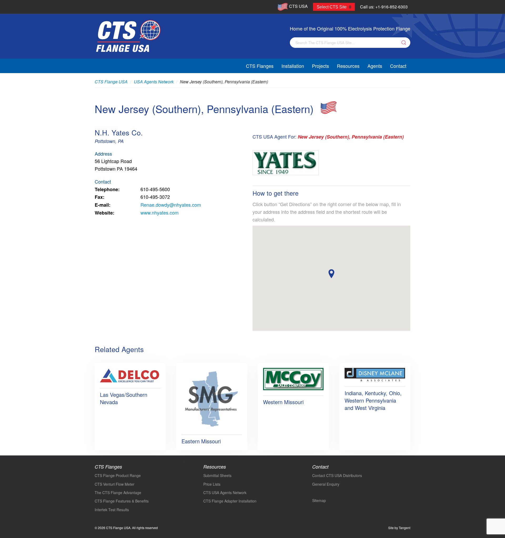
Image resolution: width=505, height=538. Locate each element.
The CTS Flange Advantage (118, 492)
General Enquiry (325, 484)
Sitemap (319, 500)
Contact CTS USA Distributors (337, 475)
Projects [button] (320, 65)
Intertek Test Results (112, 509)
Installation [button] (292, 65)
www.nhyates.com (159, 212)
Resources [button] (348, 65)
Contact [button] (398, 65)
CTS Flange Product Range (118, 475)
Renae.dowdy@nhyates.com (170, 204)
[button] (331, 273)
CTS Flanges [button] (260, 65)
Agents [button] (374, 65)
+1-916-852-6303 (391, 7)
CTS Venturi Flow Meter (114, 484)
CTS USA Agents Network (224, 492)
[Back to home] (128, 36)
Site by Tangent (399, 527)
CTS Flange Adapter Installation (229, 501)
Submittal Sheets (217, 475)
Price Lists (211, 484)
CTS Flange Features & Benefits (122, 501)
